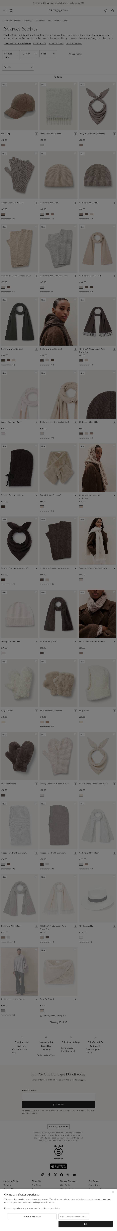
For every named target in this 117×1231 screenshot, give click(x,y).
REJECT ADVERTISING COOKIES (73, 1216)
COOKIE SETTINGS (32, 1216)
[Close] (113, 1192)
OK (85, 1224)
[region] (58, 1210)
